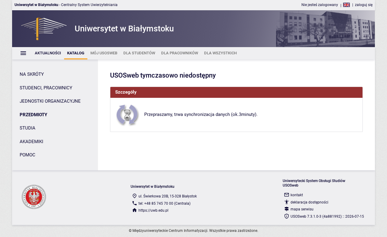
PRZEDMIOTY (33, 114)
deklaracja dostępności (309, 202)
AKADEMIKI (31, 141)
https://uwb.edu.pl (153, 210)
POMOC (27, 155)
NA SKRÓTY (32, 74)
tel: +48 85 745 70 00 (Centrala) (164, 203)
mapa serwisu (302, 209)
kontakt (297, 195)
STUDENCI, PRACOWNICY (46, 88)
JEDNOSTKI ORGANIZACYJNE (50, 101)
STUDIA (27, 128)
